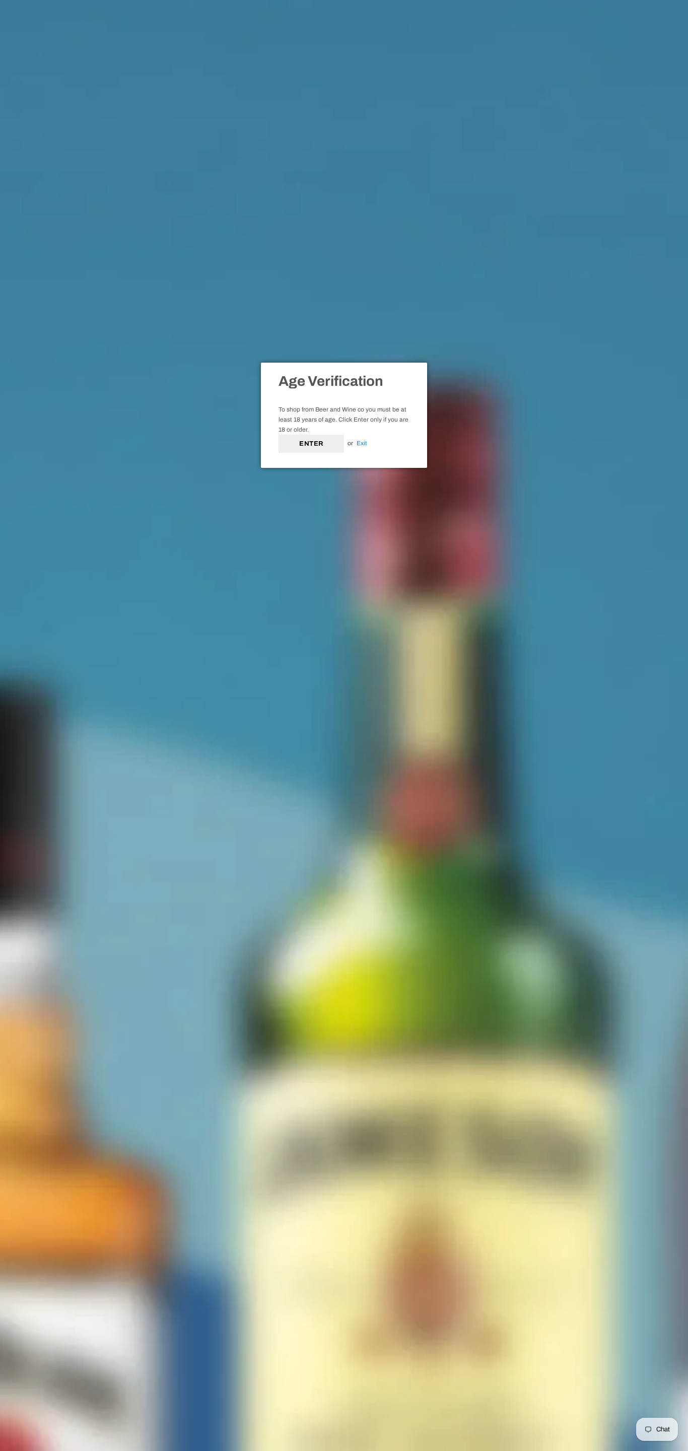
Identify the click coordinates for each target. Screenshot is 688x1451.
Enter (311, 443)
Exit (362, 443)
